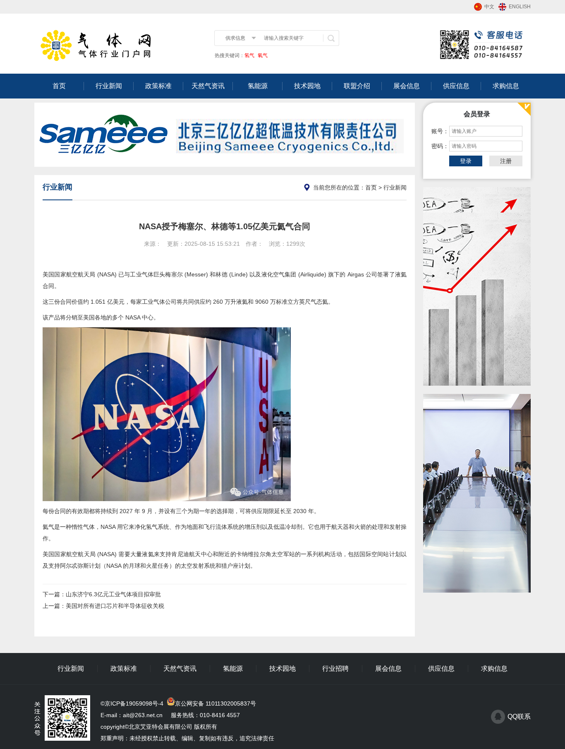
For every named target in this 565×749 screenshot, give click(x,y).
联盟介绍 (357, 85)
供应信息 (456, 85)
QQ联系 (519, 716)
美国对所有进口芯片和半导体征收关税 (115, 606)
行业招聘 (335, 668)
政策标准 (158, 85)
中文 (489, 7)
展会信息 (406, 85)
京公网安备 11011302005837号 (215, 703)
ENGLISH (520, 7)
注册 (506, 161)
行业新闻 (109, 85)
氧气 (262, 55)
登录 (466, 161)
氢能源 (258, 85)
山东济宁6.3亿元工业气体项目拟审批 (113, 594)
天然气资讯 (208, 85)
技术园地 (307, 85)
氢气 (249, 55)
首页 (59, 85)
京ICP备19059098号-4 (134, 703)
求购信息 (506, 85)
